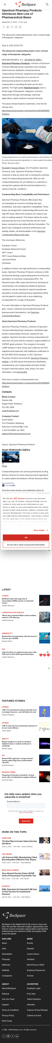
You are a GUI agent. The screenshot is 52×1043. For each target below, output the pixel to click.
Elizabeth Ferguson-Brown (13, 168)
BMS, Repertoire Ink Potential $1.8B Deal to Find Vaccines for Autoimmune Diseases (19, 891)
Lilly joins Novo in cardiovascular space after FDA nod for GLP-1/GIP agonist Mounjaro (19, 653)
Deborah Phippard (8, 715)
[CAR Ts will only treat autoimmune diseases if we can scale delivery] (44, 727)
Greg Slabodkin (26, 862)
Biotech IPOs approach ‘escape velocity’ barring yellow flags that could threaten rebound (17, 760)
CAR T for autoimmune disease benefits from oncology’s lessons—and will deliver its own (19, 711)
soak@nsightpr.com (10, 411)
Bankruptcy (7, 633)
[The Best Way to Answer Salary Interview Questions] (44, 840)
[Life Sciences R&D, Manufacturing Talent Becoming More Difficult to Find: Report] (44, 856)
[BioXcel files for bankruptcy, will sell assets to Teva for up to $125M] (44, 637)
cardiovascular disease (13, 612)
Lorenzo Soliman (27, 846)
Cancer (5, 596)
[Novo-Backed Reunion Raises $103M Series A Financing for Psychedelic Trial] (44, 872)
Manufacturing (8, 772)
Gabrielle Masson (8, 620)
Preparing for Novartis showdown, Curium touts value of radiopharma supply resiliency (19, 776)
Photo (4, 466)
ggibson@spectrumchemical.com (16, 434)
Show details (39, 530)
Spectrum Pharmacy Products (16, 63)
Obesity (5, 739)
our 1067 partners (18, 498)
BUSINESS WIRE (33, 60)
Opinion (5, 707)
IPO (3, 755)
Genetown (6, 838)
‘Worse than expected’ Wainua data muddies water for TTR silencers (19, 616)
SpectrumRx (21, 372)
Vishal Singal (6, 731)
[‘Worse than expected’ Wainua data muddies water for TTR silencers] (44, 617)
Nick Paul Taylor (7, 780)
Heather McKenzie (8, 606)
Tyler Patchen (24, 878)
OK (26, 538)
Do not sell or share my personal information (26, 545)
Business (6, 886)
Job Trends (7, 854)
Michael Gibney (7, 641)
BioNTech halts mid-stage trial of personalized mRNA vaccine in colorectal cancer (17, 601)
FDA (3, 649)
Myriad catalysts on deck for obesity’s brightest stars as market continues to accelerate (16, 744)
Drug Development (10, 870)
